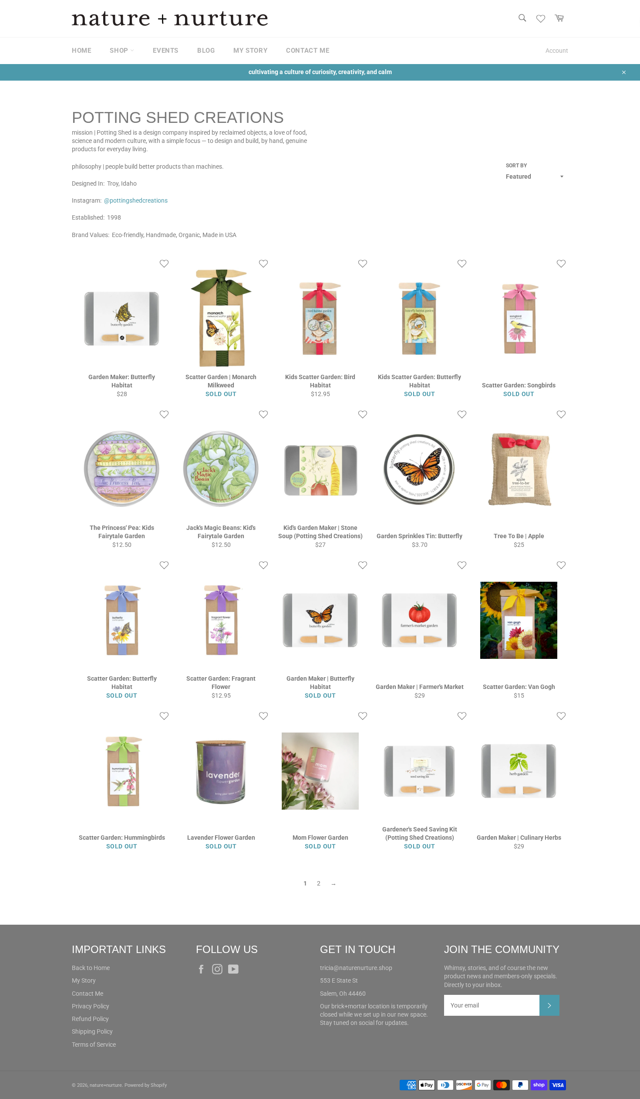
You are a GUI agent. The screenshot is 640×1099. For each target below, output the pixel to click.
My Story (84, 980)
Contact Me (87, 993)
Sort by (516, 166)
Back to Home (91, 967)
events (166, 50)
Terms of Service (94, 1044)
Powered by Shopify (146, 1085)
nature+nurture (106, 1085)
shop (120, 50)
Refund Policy (90, 1018)
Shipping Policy (92, 1031)
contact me (307, 50)
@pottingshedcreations (136, 200)
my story (250, 50)
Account (557, 50)
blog (206, 50)
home (81, 50)
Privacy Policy (90, 1006)
